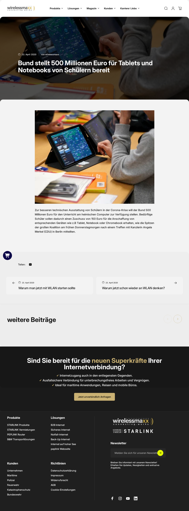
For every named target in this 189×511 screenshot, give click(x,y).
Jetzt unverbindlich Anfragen (94, 396)
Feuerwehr (13, 484)
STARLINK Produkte (18, 424)
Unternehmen (15, 470)
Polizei (11, 480)
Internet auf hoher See (63, 444)
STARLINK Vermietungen (21, 429)
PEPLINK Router (16, 434)
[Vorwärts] (177, 319)
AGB (53, 484)
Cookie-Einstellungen (63, 489)
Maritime (12, 475)
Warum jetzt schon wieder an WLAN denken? (133, 288)
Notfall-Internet (59, 434)
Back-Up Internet (60, 439)
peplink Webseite (60, 448)
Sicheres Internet (60, 429)
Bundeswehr (14, 494)
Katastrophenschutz (18, 489)
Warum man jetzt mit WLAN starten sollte (46, 288)
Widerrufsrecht (59, 480)
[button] (7, 255)
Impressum (57, 475)
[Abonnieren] (160, 453)
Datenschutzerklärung (63, 470)
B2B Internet (58, 424)
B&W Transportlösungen (21, 439)
